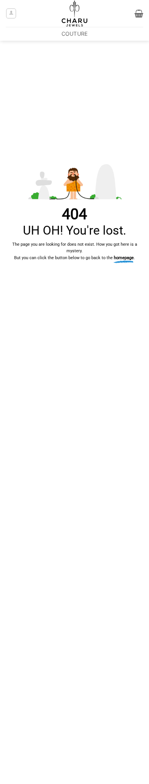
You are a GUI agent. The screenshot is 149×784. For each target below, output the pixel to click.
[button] (138, 13)
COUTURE (75, 33)
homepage (124, 257)
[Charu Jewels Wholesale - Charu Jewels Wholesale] (74, 13)
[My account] (11, 13)
